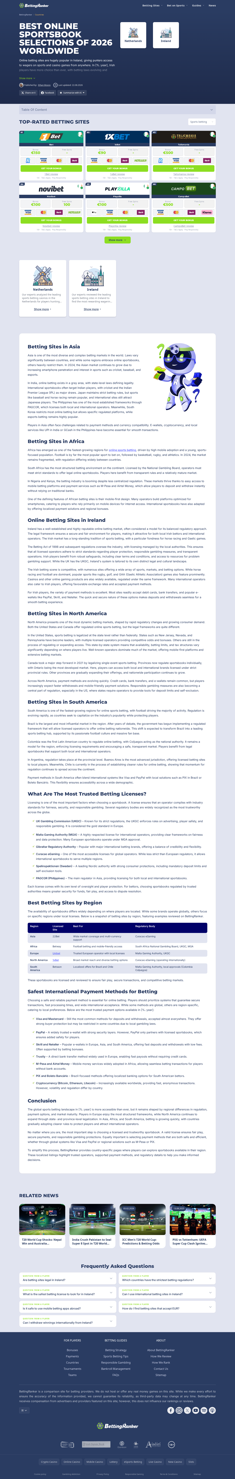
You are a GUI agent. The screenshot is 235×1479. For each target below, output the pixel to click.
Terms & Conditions (169, 1474)
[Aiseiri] (153, 1444)
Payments (72, 1356)
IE (22, 1410)
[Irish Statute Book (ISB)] (96, 1444)
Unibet (56, 953)
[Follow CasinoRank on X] (187, 1410)
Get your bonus (51, 168)
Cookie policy (40, 1474)
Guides (196, 5)
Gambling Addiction (71, 1474)
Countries (72, 1362)
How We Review (161, 1356)
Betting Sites (150, 5)
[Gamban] (122, 1444)
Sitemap (161, 1375)
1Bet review (51, 174)
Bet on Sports (175, 5)
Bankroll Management (115, 1369)
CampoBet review (184, 226)
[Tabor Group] (135, 1444)
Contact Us (161, 1369)
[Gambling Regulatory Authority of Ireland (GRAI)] (67, 1444)
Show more (115, 240)
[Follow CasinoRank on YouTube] (195, 1410)
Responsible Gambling (116, 1362)
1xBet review (117, 174)
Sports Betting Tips (115, 1356)
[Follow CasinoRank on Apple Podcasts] (212, 1410)
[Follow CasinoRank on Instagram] (179, 1410)
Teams (72, 1375)
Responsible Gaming (134, 1474)
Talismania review (183, 174)
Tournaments (72, 1369)
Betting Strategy (115, 1350)
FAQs (115, 1375)
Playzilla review (117, 226)
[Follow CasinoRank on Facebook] (170, 1410)
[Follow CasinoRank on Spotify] (204, 1410)
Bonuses (72, 1350)
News (212, 5)
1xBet (56, 960)
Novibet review (51, 226)
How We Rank (161, 1362)
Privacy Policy (103, 1474)
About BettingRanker (161, 1350)
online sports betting (122, 450)
